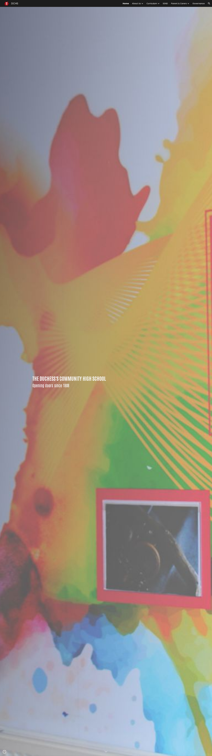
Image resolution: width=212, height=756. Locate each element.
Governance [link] (198, 3)
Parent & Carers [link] (179, 3)
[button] (209, 3)
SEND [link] (165, 3)
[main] (74, 381)
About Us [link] (136, 3)
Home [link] (126, 3)
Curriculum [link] (151, 3)
